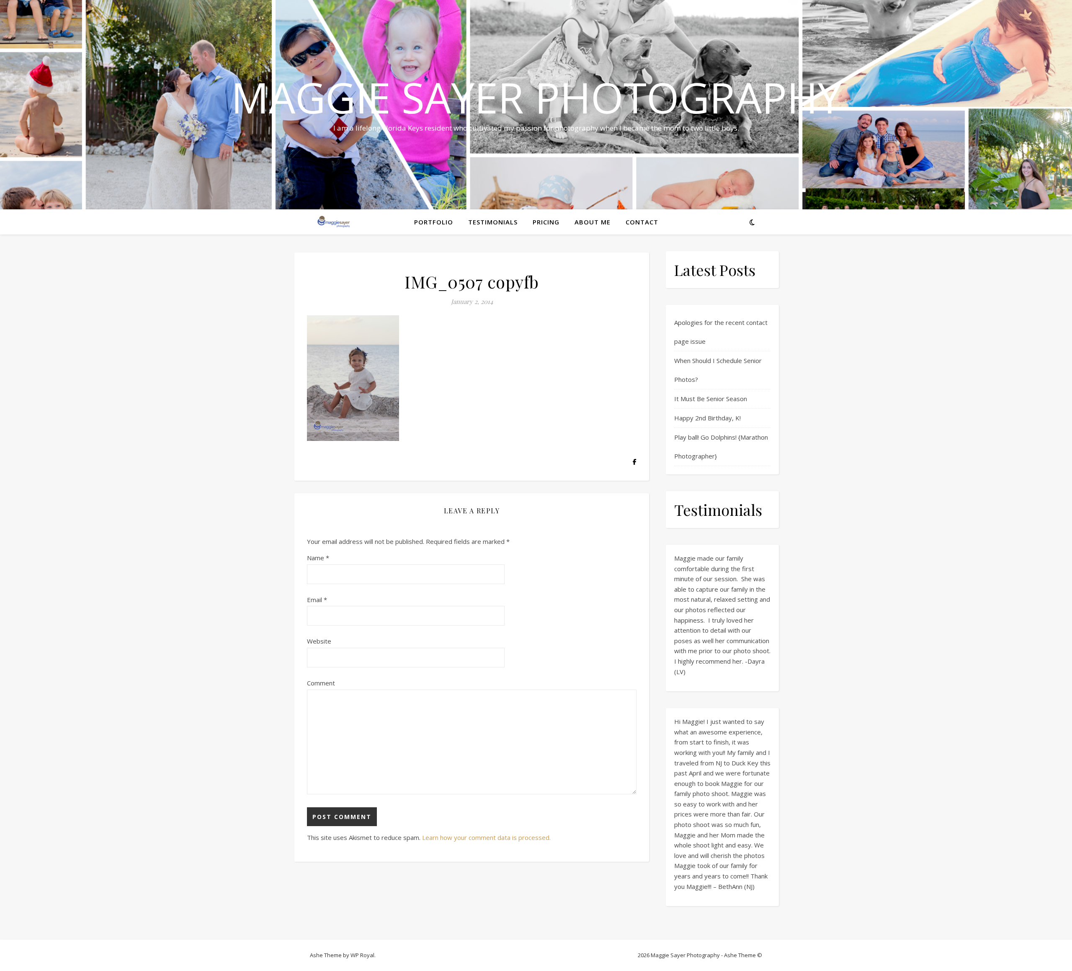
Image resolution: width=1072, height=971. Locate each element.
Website (319, 641)
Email (317, 599)
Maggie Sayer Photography (536, 97)
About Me (593, 222)
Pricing (546, 222)
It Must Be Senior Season (710, 398)
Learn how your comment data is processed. (486, 837)
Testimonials (493, 222)
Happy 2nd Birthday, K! (707, 418)
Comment (321, 683)
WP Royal (362, 955)
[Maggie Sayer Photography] (360, 221)
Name (318, 558)
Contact (642, 222)
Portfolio (433, 222)
